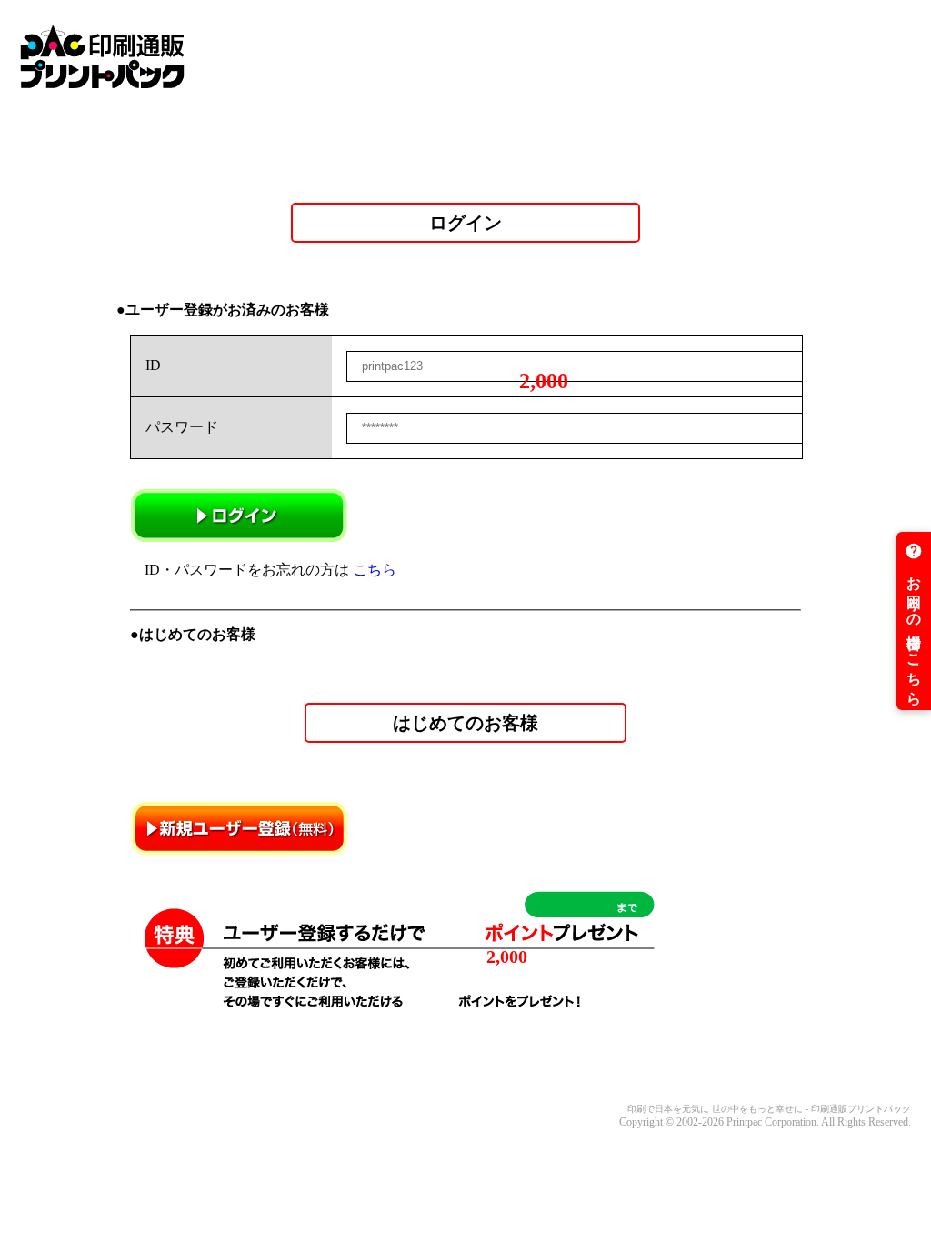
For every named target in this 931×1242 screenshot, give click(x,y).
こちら (374, 569)
